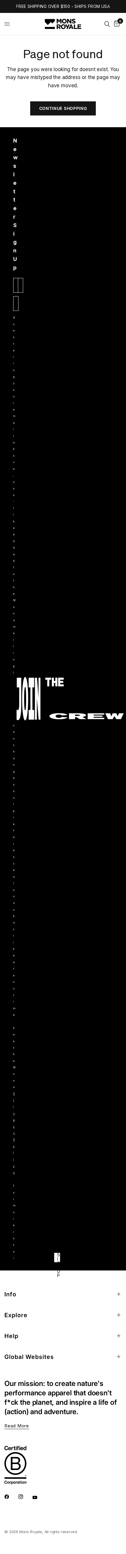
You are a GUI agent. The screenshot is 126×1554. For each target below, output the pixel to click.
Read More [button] (16, 1425)
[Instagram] (24, 1496)
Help (11, 1336)
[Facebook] (10, 1496)
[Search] (107, 24)
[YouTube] (39, 1497)
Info (10, 1294)
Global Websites (29, 1356)
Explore (16, 1315)
